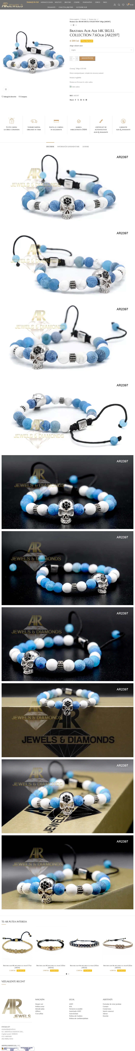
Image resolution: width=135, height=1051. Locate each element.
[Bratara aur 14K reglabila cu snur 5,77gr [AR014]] (17, 945)
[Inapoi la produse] (73, 25)
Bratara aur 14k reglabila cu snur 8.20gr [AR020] (117, 967)
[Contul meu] (115, 5)
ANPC (71, 1004)
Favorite (105, 1016)
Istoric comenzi (108, 1011)
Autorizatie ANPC (75, 1011)
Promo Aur (92, 19)
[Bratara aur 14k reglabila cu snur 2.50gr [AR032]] (84, 945)
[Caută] (119, 5)
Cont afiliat (39, 1014)
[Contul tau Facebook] (75, 99)
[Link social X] (78, 99)
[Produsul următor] (76, 25)
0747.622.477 (6, 1027)
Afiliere (37, 1011)
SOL (70, 1006)
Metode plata (39, 1009)
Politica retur (39, 1006)
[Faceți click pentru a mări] (6, 89)
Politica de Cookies (75, 1016)
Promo (84, 19)
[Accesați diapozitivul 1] (66, 973)
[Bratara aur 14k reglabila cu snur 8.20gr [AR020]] (117, 945)
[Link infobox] (12, 124)
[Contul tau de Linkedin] (83, 99)
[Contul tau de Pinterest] (81, 99)
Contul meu (107, 1009)
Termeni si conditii (75, 1009)
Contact (105, 1006)
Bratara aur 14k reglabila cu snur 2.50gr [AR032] (84, 967)
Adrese (105, 1014)
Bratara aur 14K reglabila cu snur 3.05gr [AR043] (50, 967)
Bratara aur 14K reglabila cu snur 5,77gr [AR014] (17, 967)
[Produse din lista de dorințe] (123, 5)
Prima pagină (74, 19)
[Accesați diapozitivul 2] (68, 973)
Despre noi (39, 1004)
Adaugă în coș (87, 58)
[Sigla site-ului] (12, 5)
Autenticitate (73, 1014)
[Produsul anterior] (71, 25)
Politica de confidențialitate (78, 1018)
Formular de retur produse (112, 1004)
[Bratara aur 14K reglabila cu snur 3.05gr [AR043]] (50, 945)
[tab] (50, 145)
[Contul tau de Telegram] (86, 99)
